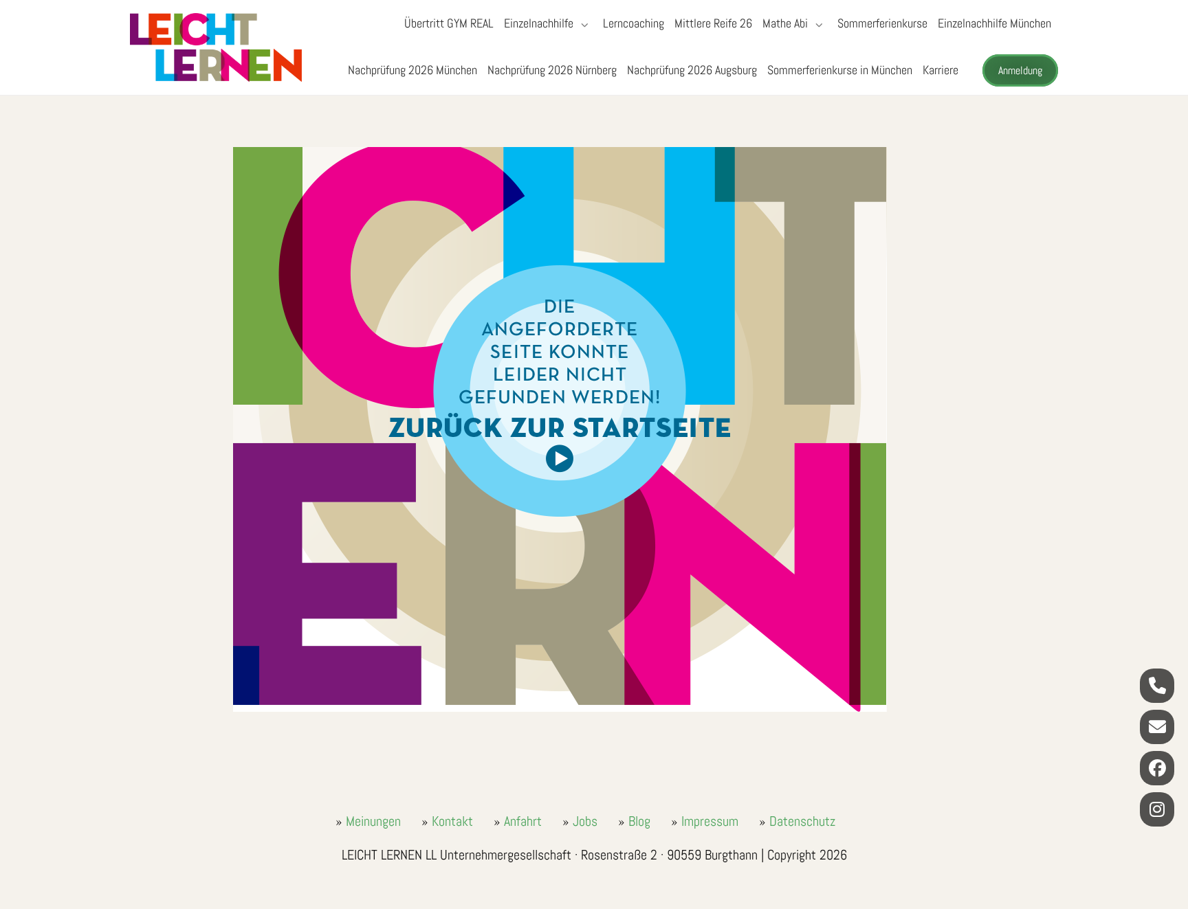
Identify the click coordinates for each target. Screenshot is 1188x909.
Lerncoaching (633, 23)
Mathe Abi (785, 23)
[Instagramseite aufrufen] (1157, 809)
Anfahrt (523, 821)
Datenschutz (802, 821)
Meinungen (373, 821)
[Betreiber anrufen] (1157, 686)
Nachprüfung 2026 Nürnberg (552, 70)
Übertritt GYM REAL (449, 23)
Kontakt (452, 821)
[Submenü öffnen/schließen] (583, 24)
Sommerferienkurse (882, 23)
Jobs (585, 821)
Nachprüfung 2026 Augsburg (692, 70)
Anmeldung (1020, 70)
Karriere (940, 70)
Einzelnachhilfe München (994, 23)
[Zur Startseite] (216, 47)
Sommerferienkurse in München (839, 70)
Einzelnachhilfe (538, 23)
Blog (639, 821)
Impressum (709, 821)
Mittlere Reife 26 (713, 23)
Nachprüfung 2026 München (412, 70)
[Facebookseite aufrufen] (1157, 768)
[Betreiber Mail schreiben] (1157, 727)
